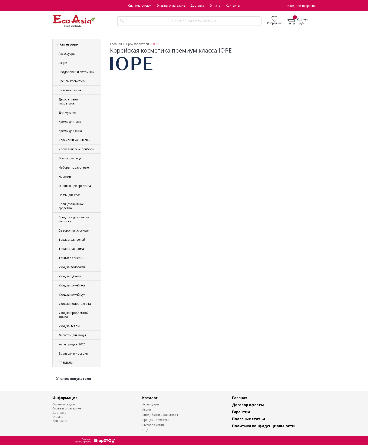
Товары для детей (72, 240)
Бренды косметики (72, 81)
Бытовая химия (70, 90)
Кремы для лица (70, 131)
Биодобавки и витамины (76, 72)
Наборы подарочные (74, 167)
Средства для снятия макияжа (74, 219)
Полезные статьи (248, 418)
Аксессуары (67, 54)
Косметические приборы (77, 149)
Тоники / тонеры (71, 258)
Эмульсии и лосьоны (73, 353)
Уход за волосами (72, 267)
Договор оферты (248, 404)
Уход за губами (70, 276)
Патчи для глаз (69, 195)
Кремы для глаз (70, 122)
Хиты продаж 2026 (72, 344)
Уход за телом (69, 326)
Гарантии (241, 411)
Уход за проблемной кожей (74, 315)
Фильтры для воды (72, 335)
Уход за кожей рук (72, 294)
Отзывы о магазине (171, 5)
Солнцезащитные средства (71, 206)
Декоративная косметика (69, 101)
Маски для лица (70, 158)
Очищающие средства (75, 186)
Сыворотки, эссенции (74, 230)
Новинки (65, 177)
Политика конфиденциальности (263, 425)
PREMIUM (66, 363)
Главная (239, 397)
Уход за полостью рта (75, 304)
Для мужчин (67, 112)
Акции (63, 63)
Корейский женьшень (74, 140)
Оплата (215, 5)
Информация (65, 397)
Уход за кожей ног (72, 285)
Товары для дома (71, 249)
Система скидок (139, 5)
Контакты (233, 5)
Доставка (197, 5)
